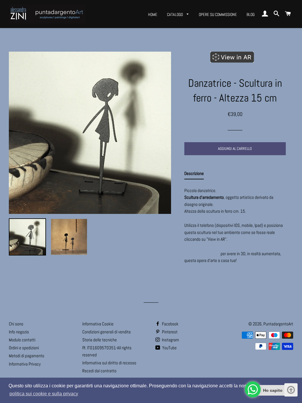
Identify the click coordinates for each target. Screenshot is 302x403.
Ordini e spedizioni (24, 347)
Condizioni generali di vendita (106, 332)
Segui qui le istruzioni (202, 253)
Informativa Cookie (98, 324)
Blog (251, 14)
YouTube (169, 347)
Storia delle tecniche (99, 340)
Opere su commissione (218, 14)
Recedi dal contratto (99, 370)
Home (152, 14)
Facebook (169, 324)
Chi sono (16, 324)
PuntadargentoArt (278, 324)
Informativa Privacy (25, 364)
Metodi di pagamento (26, 355)
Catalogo (175, 14)
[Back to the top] (291, 390)
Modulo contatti (22, 340)
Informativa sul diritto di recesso (109, 363)
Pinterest (169, 332)
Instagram (170, 340)
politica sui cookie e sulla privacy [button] (43, 393)
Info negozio (19, 332)
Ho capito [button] (273, 390)
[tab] (194, 174)
